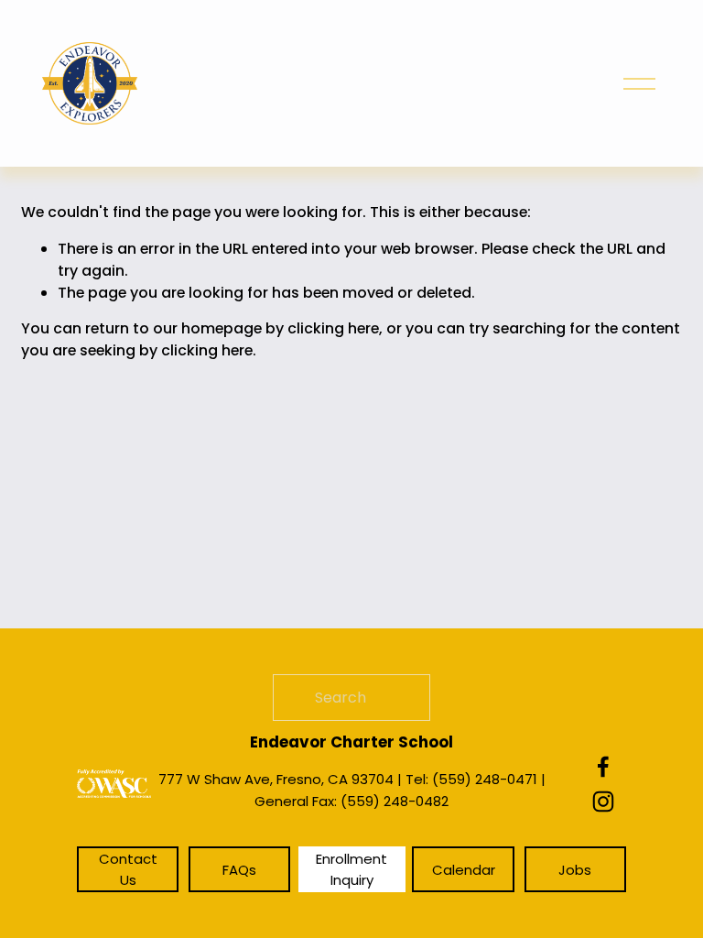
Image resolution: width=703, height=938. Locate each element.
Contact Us (128, 869)
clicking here (333, 328)
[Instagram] (603, 802)
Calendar (463, 869)
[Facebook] (603, 767)
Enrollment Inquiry (351, 869)
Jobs (574, 869)
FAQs (239, 869)
